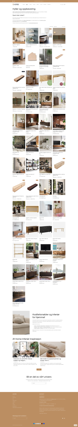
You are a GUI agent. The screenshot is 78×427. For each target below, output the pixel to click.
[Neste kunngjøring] (49, 1)
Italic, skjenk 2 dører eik (43, 238)
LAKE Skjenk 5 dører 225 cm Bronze (44, 131)
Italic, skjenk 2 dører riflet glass (31, 238)
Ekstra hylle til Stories (57, 238)
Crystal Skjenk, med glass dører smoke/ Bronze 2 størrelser (58, 131)
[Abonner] (45, 383)
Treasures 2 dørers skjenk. (57, 217)
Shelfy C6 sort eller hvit (30, 174)
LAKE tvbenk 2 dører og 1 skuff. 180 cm (31, 260)
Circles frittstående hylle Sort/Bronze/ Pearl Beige (43, 66)
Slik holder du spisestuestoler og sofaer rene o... (50, 359)
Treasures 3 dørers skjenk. (17, 238)
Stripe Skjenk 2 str (16, 152)
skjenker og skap (43, 20)
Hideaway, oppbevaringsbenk (31, 217)
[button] (27, 4)
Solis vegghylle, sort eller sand (44, 174)
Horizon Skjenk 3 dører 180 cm (44, 281)
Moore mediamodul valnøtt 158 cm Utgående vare (32, 196)
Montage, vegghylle (16, 44)
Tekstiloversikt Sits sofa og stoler (17, 407)
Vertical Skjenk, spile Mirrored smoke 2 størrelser (18, 303)
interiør (42, 328)
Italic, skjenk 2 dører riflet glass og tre (45, 88)
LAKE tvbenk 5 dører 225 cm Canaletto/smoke (58, 153)
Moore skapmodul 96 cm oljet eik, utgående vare (59, 175)
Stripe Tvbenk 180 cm (30, 152)
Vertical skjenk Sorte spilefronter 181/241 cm (32, 109)
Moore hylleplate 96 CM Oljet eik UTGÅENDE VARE (58, 66)
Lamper (35, 328)
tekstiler (38, 328)
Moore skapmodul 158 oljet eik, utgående (18, 196)
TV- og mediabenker (23, 21)
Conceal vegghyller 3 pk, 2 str (31, 44)
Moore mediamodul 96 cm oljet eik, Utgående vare (19, 88)
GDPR (13, 403)
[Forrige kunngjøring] (29, 1)
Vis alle (39, 369)
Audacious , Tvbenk (42, 44)
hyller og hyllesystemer (27, 20)
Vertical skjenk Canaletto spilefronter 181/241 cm (43, 109)
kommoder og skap (16, 21)
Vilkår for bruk (14, 400)
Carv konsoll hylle (16, 217)
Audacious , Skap (16, 65)
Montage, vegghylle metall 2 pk (18, 174)
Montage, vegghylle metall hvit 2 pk (45, 153)
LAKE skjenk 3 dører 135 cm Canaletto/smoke (18, 131)
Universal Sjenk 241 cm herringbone (57, 282)
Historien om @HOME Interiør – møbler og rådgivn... (23, 359)
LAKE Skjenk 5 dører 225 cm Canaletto (58, 260)
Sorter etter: (51, 26)
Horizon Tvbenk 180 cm (43, 259)
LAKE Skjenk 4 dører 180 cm (31, 281)
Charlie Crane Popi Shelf (30, 65)
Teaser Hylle (41, 217)
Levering (14, 404)
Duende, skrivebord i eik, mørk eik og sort (59, 88)
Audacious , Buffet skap (57, 44)
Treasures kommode (29, 87)
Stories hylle (15, 259)
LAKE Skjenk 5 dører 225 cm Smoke (31, 131)
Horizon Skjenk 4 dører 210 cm (18, 281)
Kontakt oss (14, 397)
